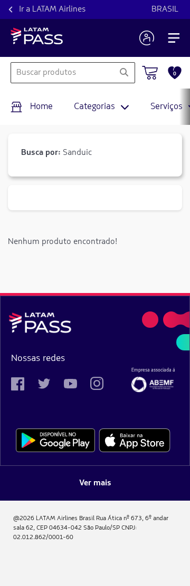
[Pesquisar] (124, 73)
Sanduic (56, 153)
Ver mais (95, 483)
